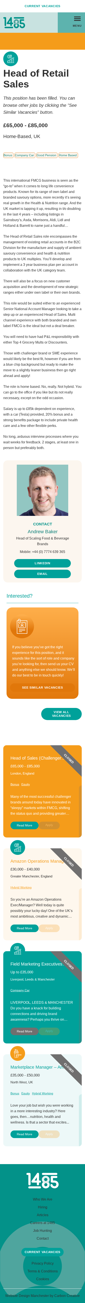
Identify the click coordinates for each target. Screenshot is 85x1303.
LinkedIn (42, 563)
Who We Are (42, 1199)
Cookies (42, 1279)
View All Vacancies (61, 713)
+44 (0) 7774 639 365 (48, 552)
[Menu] (77, 18)
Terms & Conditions (42, 1271)
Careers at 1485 (42, 1223)
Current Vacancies (42, 6)
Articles (42, 1215)
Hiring (42, 1207)
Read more (24, 825)
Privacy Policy (43, 1263)
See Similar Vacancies (42, 687)
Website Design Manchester (27, 1296)
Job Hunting (42, 1230)
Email (42, 574)
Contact (43, 1238)
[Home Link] (42, 1187)
